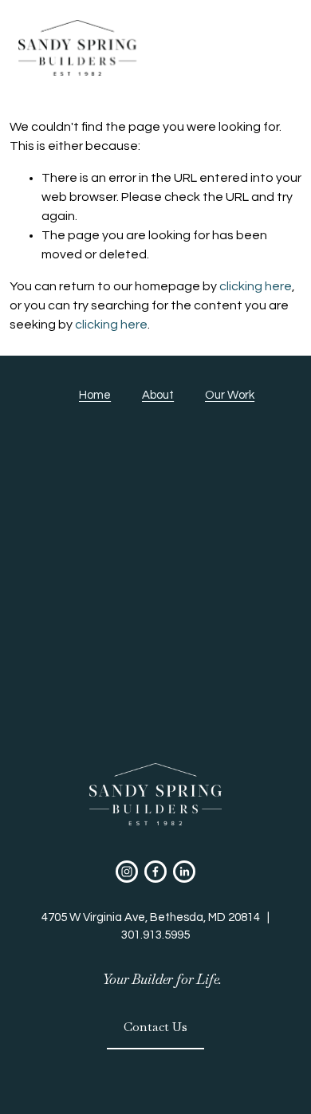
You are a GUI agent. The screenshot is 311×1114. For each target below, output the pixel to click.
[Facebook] (155, 871)
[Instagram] (127, 871)
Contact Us (155, 1026)
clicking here (255, 286)
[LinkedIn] (184, 871)
